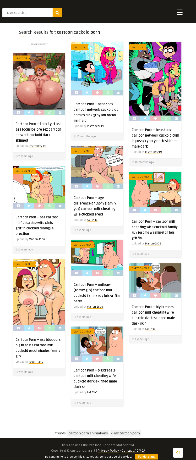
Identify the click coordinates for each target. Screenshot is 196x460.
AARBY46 (92, 220)
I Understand (146, 456)
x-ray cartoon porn (125, 433)
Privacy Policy (108, 451)
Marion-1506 (37, 239)
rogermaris (36, 361)
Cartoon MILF (82, 151)
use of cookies (121, 457)
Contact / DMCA (133, 451)
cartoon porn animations (88, 433)
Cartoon (79, 47)
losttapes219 (95, 126)
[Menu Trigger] (179, 12)
